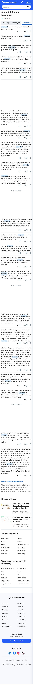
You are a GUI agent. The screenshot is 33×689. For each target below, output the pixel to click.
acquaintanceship (23, 584)
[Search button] (28, 7)
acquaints (4, 550)
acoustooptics (21, 568)
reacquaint (20, 547)
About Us (20, 607)
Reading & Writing (7, 626)
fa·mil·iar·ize (5, 547)
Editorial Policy (21, 616)
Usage (4, 623)
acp (2, 571)
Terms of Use (21, 623)
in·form (3, 541)
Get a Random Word (16, 641)
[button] (22, 2)
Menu (28, 2)
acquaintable (21, 578)
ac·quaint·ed (5, 554)
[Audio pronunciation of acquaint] (2, 18)
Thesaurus (5, 610)
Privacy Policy (21, 613)
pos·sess (20, 541)
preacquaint (21, 550)
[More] (30, 31)
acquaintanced (6, 584)
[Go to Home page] (10, 2)
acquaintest (5, 538)
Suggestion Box (21, 626)
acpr (18, 571)
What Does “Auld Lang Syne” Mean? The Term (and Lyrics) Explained (21, 506)
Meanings (6, 23)
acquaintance (5, 581)
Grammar (4, 616)
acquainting (21, 554)
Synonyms (16, 23)
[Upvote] (20, 31)
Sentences (26, 23)
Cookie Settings (21, 620)
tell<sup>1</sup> (23, 544)
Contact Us (20, 610)
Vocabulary (5, 620)
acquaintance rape (23, 581)
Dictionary (5, 607)
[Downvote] (26, 31)
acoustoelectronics (7, 568)
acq (18, 574)
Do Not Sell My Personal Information (16, 660)
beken (3, 544)
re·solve (20, 538)
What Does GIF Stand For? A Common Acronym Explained (22, 519)
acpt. (2, 574)
